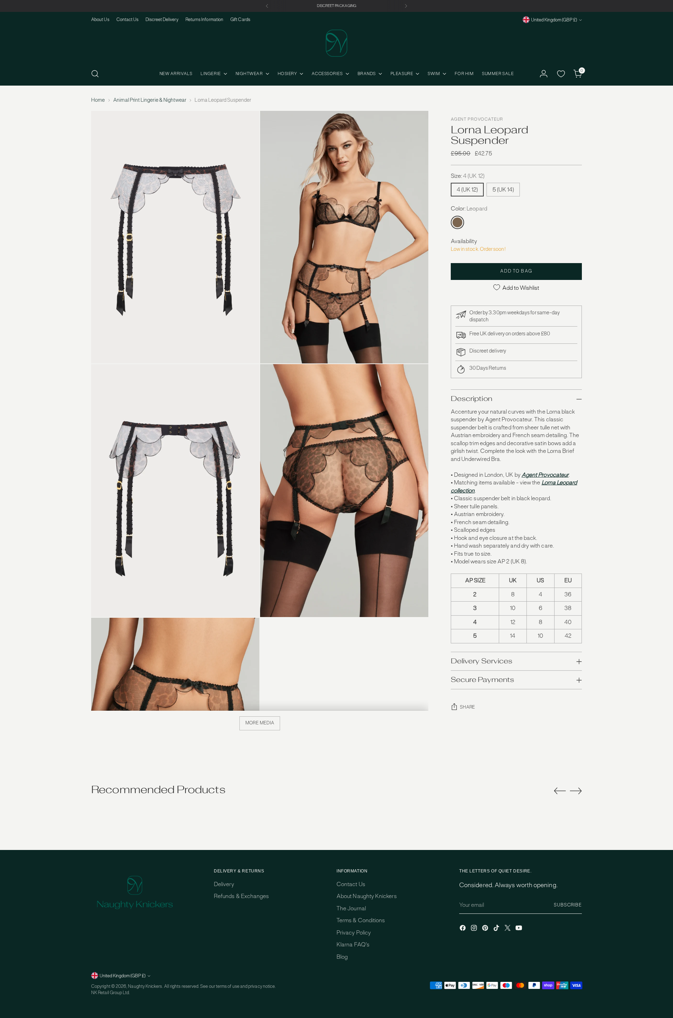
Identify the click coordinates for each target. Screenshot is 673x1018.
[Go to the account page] (544, 74)
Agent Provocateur (477, 119)
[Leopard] (457, 222)
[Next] (406, 6)
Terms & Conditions (360, 920)
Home (98, 100)
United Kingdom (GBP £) (554, 20)
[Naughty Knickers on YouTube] (519, 929)
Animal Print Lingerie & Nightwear (149, 100)
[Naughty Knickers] (336, 43)
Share (467, 707)
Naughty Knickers (145, 986)
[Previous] (267, 6)
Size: (467, 176)
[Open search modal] (95, 74)
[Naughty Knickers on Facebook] (463, 929)
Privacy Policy (353, 932)
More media (259, 723)
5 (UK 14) (503, 189)
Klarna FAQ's (352, 944)
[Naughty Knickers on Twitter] (508, 929)
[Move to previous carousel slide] (560, 791)
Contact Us (350, 884)
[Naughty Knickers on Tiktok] (497, 929)
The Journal (351, 908)
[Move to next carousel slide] (576, 791)
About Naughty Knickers (366, 896)
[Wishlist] (561, 73)
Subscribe (568, 905)
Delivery (224, 884)
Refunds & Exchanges (241, 896)
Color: (469, 208)
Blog (342, 956)
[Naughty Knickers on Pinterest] (486, 929)
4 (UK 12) (467, 189)
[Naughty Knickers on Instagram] (474, 929)
